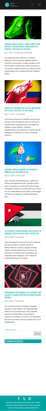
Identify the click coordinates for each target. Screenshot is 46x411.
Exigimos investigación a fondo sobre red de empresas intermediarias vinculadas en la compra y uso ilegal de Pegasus (22, 46)
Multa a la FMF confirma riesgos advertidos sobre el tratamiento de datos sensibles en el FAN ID (22, 358)
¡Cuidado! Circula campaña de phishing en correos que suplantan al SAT (21, 170)
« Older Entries (10, 330)
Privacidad (28, 53)
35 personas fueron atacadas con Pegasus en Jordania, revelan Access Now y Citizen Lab (23, 232)
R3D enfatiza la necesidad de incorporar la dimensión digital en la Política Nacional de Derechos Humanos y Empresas (22, 384)
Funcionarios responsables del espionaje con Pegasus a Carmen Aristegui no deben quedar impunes (23, 295)
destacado (19, 53)
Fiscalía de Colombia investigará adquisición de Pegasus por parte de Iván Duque (22, 109)
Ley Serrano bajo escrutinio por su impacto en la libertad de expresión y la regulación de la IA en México (23, 376)
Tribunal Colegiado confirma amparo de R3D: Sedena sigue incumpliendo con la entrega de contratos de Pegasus (23, 349)
